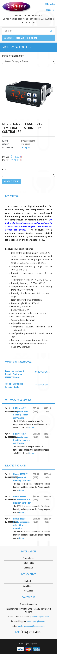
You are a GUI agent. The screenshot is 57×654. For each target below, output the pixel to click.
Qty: (4, 169)
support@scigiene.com (36, 621)
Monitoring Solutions (17, 19)
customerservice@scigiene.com (31, 626)
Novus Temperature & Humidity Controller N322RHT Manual (14, 374)
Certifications (34, 16)
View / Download (43, 372)
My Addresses (28, 586)
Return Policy (28, 563)
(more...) (32, 427)
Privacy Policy (28, 558)
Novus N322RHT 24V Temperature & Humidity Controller (22, 499)
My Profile (29, 581)
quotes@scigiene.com (39, 617)
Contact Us (30, 23)
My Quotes (28, 591)
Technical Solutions (43, 19)
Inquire (27, 147)
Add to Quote (10, 181)
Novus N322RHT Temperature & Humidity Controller (22, 477)
